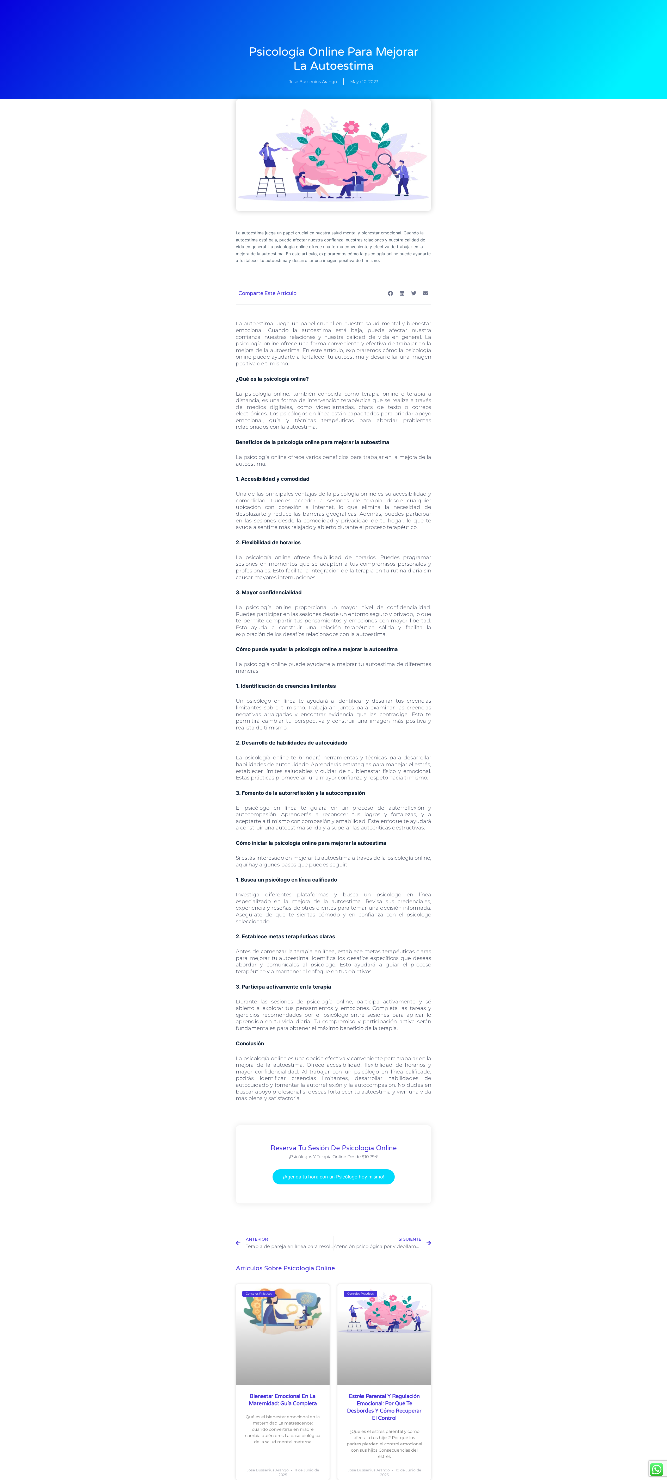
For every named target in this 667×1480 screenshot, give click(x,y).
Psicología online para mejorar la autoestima (333, 59)
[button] (390, 293)
